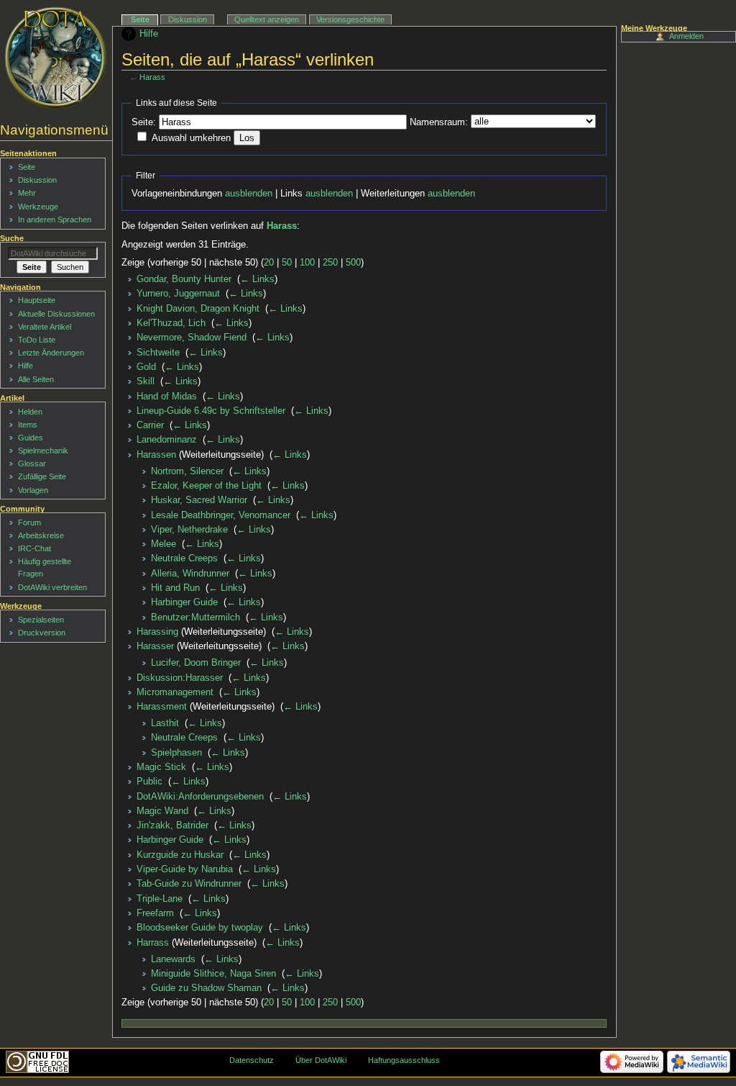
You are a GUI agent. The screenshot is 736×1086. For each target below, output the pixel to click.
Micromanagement (175, 692)
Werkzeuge (38, 206)
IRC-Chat (34, 548)
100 (307, 263)
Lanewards (173, 959)
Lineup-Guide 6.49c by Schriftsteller (211, 411)
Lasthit (165, 723)
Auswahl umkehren (191, 138)
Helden (30, 411)
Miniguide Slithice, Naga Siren (213, 974)
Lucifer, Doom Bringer (196, 663)
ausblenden (248, 194)
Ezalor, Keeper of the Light (206, 486)
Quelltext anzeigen (266, 19)
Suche (12, 238)
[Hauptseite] (55, 57)
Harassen (156, 455)
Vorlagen (33, 490)
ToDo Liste (36, 339)
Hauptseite (36, 300)
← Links (257, 279)
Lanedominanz (167, 440)
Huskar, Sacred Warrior (199, 500)
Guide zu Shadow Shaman (206, 988)
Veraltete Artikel (44, 326)
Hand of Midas (167, 397)
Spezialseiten (41, 619)
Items (27, 424)
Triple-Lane (160, 899)
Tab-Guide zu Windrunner (189, 884)
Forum (29, 522)
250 (330, 263)
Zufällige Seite (42, 476)
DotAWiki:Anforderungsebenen (200, 797)
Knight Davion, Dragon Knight (198, 309)
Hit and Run (175, 588)
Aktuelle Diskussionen (56, 313)
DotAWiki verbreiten (52, 587)
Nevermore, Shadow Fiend (192, 337)
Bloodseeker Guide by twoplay (200, 928)
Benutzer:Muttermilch (195, 617)
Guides (30, 437)
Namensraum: (439, 122)
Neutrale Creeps (184, 558)
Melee (163, 544)
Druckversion (41, 632)
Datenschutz (251, 1060)
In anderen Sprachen (54, 219)
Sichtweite (158, 353)
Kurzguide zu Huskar (180, 855)
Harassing (157, 632)
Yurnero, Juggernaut (178, 294)
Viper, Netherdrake (189, 530)
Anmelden (686, 36)
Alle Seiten (36, 379)
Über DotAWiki (320, 1060)
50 (287, 263)
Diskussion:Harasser (180, 678)
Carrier (150, 425)
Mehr (27, 193)
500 (353, 263)
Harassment (162, 707)
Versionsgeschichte (350, 19)
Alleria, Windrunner (190, 574)
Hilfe (148, 34)
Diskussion (187, 19)
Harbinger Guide (184, 602)
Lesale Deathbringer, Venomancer (220, 515)
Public (149, 782)
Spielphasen (176, 753)
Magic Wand (162, 811)
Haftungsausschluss (404, 1060)
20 (269, 263)
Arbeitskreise (41, 535)
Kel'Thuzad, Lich (171, 323)
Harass (152, 77)
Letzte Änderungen (51, 352)
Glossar (32, 463)
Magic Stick (161, 767)
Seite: (144, 122)
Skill (146, 381)
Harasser (155, 646)
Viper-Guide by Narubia (185, 869)
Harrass (153, 943)
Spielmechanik (43, 450)
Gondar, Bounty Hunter (184, 279)
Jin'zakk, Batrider (172, 825)
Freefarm (155, 913)
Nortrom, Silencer (187, 471)
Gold (146, 367)
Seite (140, 19)
